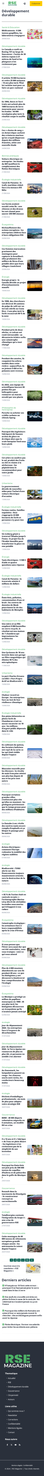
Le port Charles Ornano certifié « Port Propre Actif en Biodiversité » (13, 678)
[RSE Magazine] (12, 3)
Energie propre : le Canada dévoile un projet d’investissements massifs (14, 284)
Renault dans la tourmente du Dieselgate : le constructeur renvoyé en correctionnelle (14, 1196)
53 (27, 1260)
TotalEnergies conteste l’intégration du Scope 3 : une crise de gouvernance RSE (13, 1219)
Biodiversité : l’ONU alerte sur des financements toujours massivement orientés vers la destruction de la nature (13, 874)
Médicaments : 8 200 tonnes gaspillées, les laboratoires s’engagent (13, 33)
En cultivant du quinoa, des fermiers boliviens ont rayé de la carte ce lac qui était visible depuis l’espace (13, 750)
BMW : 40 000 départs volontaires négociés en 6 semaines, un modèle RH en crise (13, 1121)
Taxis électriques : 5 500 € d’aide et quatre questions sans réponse (14, 562)
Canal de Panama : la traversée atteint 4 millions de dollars (12, 581)
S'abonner (36, 3)
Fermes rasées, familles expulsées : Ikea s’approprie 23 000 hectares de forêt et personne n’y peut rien (13, 515)
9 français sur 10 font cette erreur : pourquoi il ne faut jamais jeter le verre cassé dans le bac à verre (20, 1288)
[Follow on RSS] (19, 1444)
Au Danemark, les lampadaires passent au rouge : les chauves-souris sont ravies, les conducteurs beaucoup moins (13, 1076)
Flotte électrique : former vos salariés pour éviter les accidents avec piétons (21, 1325)
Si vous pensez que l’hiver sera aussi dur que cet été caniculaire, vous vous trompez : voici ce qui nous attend (14, 949)
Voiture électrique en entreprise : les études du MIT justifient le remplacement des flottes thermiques (12, 164)
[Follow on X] (11, 1444)
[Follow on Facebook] (7, 1444)
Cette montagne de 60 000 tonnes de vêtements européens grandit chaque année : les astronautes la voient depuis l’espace (14, 1242)
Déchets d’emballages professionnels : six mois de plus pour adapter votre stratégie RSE (13, 1100)
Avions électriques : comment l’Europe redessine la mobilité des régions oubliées (14, 851)
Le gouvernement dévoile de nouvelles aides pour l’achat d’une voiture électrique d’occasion (13, 491)
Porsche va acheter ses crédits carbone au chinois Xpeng (13, 415)
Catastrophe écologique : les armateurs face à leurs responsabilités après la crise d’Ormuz (14, 927)
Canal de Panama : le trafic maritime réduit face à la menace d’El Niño (12, 186)
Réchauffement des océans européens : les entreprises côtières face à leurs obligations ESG (14, 231)
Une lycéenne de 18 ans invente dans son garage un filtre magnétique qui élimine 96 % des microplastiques (13, 657)
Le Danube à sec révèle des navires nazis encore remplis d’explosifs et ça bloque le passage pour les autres (13, 828)
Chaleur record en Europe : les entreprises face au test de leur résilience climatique (13, 699)
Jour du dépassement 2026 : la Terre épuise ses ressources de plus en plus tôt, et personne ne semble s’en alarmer (13, 1051)
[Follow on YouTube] (15, 1444)
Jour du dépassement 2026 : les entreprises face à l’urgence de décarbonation (12, 1029)
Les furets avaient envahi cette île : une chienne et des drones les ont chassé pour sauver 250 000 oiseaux (13, 209)
